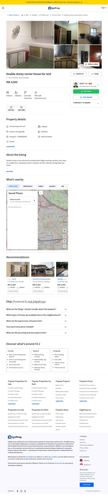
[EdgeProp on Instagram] (21, 491)
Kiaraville (58, 388)
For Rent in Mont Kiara (38, 397)
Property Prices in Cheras (87, 385)
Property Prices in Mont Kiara (88, 392)
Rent (27, 15)
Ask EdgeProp (36, 302)
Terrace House (56, 15)
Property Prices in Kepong (87, 395)
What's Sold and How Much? (88, 414)
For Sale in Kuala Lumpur (15, 388)
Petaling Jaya (44, 15)
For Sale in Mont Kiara (14, 397)
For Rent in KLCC (37, 401)
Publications (59, 417)
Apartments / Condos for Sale (17, 414)
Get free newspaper (73, 2)
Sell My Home (83, 420)
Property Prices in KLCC (86, 398)
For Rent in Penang (38, 391)
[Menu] (3, 8)
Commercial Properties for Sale (18, 426)
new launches (58, 463)
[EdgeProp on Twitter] (25, 491)
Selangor (34, 15)
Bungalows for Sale (14, 417)
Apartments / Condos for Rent (41, 414)
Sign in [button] (103, 8)
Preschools (27, 186)
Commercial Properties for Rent (42, 426)
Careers (82, 440)
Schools (52, 186)
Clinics (40, 186)
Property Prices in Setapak (87, 388)
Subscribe (86, 485)
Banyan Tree (59, 385)
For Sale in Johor (13, 394)
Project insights (52, 457)
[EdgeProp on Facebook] (17, 491)
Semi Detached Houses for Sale (18, 420)
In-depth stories (61, 423)
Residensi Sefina (61, 395)
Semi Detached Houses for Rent (42, 420)
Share (96, 74)
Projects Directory (85, 426)
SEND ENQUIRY (87, 97)
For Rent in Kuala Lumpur (39, 388)
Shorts (58, 430)
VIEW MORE (11, 404)
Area (42, 457)
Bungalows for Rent (38, 417)
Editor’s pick (59, 414)
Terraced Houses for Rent (40, 423)
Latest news (59, 420)
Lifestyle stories (61, 426)
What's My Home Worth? (86, 417)
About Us (82, 442)
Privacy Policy (84, 448)
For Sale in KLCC (13, 401)
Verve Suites (60, 398)
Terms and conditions (86, 445)
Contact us (83, 451)
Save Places (13, 186)
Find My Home (83, 423)
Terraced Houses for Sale (16, 423)
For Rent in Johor (37, 394)
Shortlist (80, 74)
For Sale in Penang (14, 391)
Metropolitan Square (62, 392)
